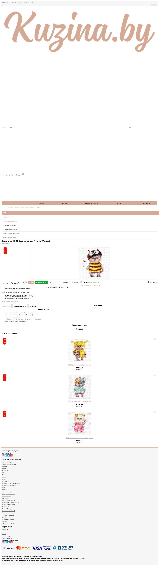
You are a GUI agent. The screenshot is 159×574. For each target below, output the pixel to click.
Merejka (4, 475)
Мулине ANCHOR (6, 496)
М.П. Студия (5, 481)
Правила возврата (7, 536)
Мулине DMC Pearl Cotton (9, 500)
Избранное (75, 282)
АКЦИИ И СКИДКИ (8, 217)
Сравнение (65, 282)
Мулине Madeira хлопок (8, 513)
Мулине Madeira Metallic (8, 511)
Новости (41, 203)
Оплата (25, 2)
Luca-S (3, 472)
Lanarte (4, 468)
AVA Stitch (4, 466)
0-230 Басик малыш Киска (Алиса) (79, 401)
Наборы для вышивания (10, 221)
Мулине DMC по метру (8, 504)
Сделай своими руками (8, 492)
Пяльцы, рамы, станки (8, 523)
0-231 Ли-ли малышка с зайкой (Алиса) (79, 438)
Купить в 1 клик (41, 282)
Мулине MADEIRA (7, 506)
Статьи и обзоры (91, 203)
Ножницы (4, 521)
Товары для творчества (9, 238)
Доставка (30, 2)
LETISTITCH (5, 470)
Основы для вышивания (10, 229)
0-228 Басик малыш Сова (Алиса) (79, 365)
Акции (64, 203)
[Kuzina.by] (79, 53)
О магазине (5, 2)
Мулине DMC (5, 498)
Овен (3, 487)
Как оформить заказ (15, 2)
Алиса (3, 479)
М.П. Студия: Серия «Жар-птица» (11, 483)
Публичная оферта (7, 538)
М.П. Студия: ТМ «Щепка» (9, 485)
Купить (31, 282)
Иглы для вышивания (8, 519)
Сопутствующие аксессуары (11, 233)
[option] (94, 270)
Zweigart (4, 517)
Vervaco (4, 477)
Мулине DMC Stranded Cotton (10, 502)
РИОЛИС (4, 489)
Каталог (16, 203)
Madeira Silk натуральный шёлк (11, 509)
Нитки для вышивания (9, 225)
